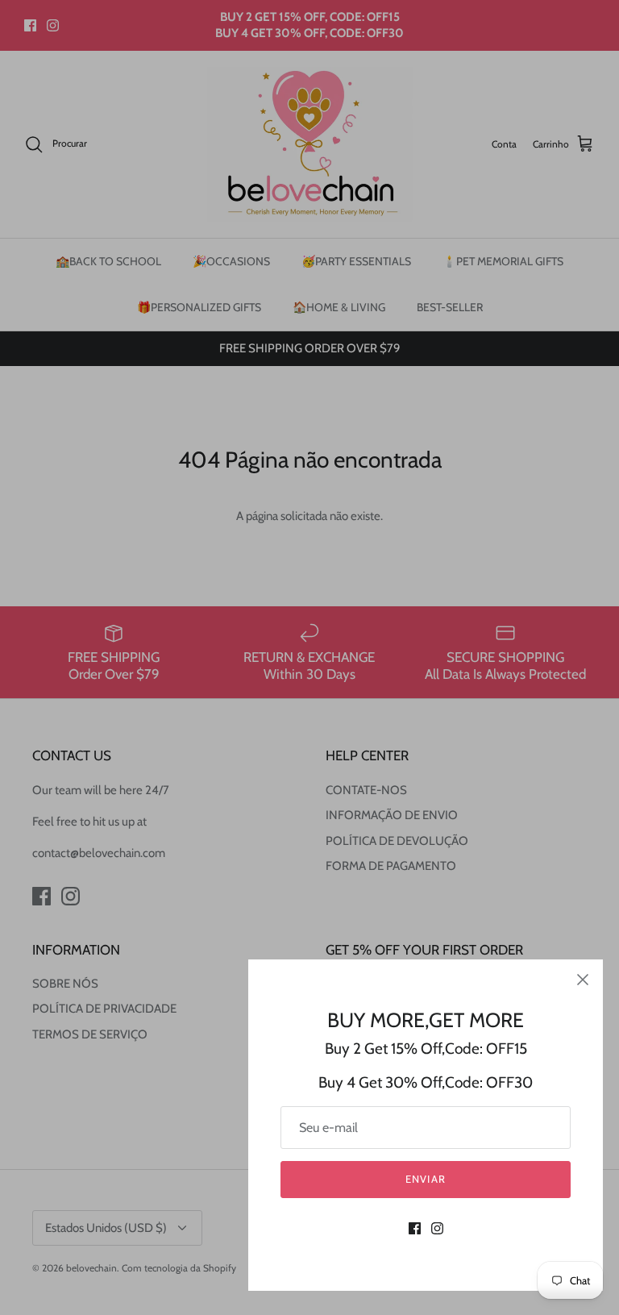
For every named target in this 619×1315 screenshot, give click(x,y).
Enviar (425, 1178)
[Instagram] (437, 1228)
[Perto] (582, 979)
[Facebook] (415, 1228)
